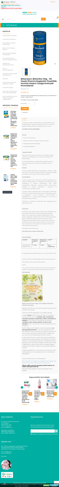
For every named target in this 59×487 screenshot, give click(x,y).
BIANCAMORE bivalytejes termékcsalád (9, 54)
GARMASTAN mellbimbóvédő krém (8, 64)
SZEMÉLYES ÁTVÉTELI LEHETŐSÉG (11, 8)
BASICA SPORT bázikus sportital (9, 48)
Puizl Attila (43, 483)
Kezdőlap (6, 31)
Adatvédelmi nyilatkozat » (7, 430)
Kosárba (24, 108)
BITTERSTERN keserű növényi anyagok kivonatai (10, 59)
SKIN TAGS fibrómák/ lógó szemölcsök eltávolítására (10, 92)
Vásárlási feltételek (9, 4)
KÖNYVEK (5, 78)
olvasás (55, 434)
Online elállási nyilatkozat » (8, 433)
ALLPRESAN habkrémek (9, 39)
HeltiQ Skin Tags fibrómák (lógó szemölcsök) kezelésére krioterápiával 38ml (15, 180)
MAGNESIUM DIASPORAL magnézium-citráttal (9, 83)
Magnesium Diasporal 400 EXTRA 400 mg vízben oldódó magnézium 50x (14, 160)
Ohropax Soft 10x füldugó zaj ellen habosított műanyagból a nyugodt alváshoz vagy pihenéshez (15, 118)
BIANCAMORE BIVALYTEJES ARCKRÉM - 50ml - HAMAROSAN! (51, 393)
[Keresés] (43, 19)
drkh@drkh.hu (8, 427)
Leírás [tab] (24, 119)
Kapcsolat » (4, 456)
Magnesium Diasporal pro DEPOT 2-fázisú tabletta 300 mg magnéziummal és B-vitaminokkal (27, 396)
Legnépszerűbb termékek (10, 35)
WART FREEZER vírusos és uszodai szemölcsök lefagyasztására (10, 98)
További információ (54, 485)
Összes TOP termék (7, 192)
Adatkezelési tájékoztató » (8, 431)
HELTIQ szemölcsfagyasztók (8, 69)
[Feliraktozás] (56, 431)
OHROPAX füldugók (8, 87)
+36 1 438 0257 (7, 426)
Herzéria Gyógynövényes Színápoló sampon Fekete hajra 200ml (39, 395)
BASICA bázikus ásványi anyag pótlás (9, 43)
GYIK (17, 4)
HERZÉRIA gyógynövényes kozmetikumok (10, 74)
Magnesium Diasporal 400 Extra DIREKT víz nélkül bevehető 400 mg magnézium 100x (14, 140)
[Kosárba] (30, 394)
